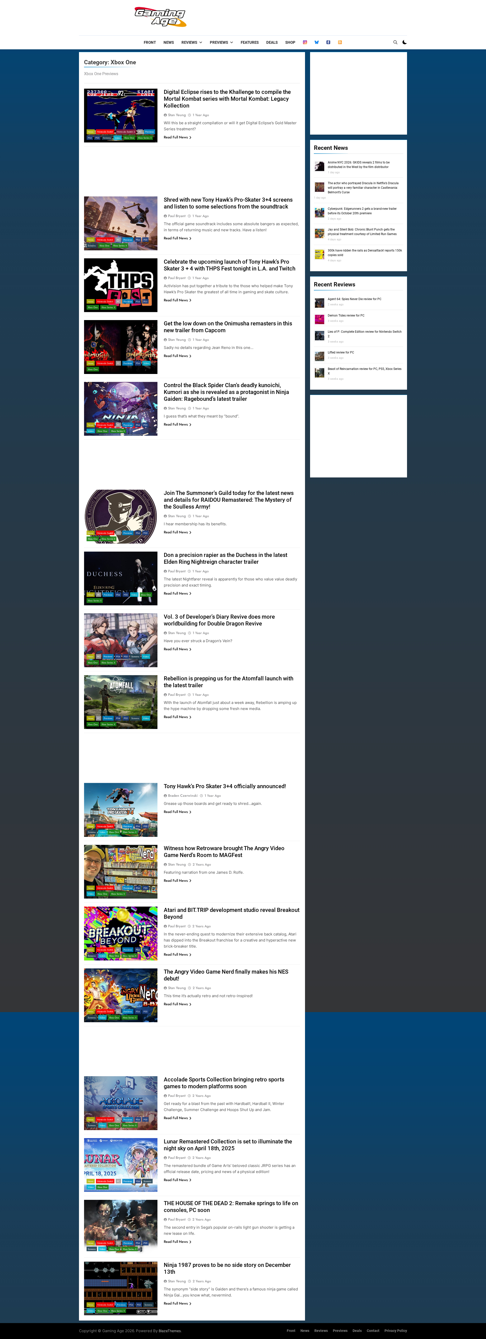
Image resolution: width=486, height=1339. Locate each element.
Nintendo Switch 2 (126, 131)
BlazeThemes (170, 1331)
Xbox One (129, 137)
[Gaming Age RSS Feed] (340, 42)
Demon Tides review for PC (346, 315)
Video (117, 137)
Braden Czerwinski (183, 795)
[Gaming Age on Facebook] (328, 42)
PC (140, 131)
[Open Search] (395, 42)
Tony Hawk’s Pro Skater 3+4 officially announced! (225, 786)
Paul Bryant (177, 215)
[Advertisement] (315, 16)
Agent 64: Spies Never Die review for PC (354, 299)
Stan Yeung (177, 114)
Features (250, 42)
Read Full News (176, 137)
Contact (373, 1331)
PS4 (90, 137)
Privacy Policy (395, 1331)
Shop (290, 42)
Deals (272, 42)
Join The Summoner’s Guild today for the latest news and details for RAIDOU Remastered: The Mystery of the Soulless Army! (229, 500)
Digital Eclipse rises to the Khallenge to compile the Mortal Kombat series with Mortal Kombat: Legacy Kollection (227, 99)
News (169, 42)
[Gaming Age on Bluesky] (316, 42)
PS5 (97, 137)
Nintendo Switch (105, 131)
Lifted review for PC (341, 352)
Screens (107, 137)
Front (150, 42)
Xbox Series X (145, 137)
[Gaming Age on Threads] (305, 42)
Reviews (189, 42)
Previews (219, 42)
